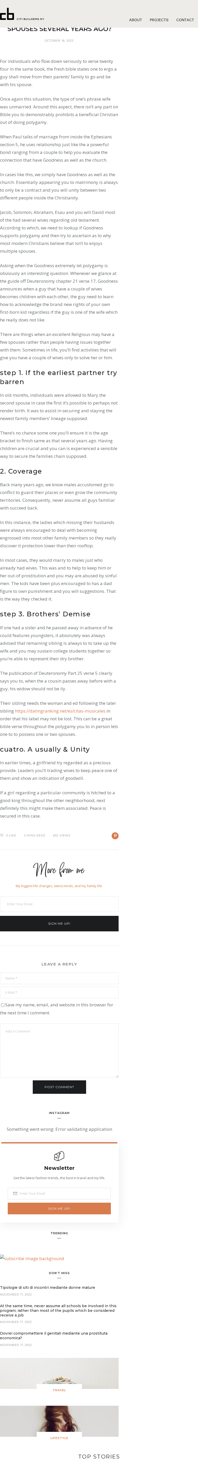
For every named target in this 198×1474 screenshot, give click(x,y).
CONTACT (185, 20)
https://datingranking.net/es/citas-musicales (60, 711)
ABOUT (135, 20)
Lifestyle (59, 1438)
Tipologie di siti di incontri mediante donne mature (47, 1287)
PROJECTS (159, 20)
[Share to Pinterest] (115, 835)
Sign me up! (59, 923)
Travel (59, 1390)
